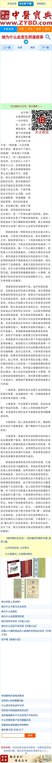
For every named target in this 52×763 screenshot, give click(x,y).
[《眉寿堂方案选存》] (26, 577)
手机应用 (12, 4)
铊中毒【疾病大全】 (11, 639)
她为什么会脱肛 (9, 611)
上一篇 (7, 47)
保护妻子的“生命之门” (12, 730)
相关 (32, 47)
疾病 (38, 29)
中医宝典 (8, 29)
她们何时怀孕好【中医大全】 (16, 621)
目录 (20, 47)
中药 (21, 29)
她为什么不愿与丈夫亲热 (13, 606)
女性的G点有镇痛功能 (12, 700)
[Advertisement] (26, 77)
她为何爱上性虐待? (10, 602)
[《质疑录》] (33, 597)
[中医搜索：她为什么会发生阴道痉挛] (46, 37)
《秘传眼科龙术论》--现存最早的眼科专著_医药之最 (26, 540)
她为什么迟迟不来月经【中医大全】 (19, 626)
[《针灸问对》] (39, 577)
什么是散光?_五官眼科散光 (18, 554)
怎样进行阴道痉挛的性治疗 (15, 710)
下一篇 (45, 47)
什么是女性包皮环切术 (12, 705)
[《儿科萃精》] (13, 577)
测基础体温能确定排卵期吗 (15, 725)
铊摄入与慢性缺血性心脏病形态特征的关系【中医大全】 (26, 633)
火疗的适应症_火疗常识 (17, 548)
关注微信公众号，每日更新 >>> (26, 106)
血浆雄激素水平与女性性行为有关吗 (19, 715)
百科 (47, 29)
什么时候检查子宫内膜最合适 (16, 720)
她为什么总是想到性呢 (12, 616)
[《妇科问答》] (20, 597)
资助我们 (41, 4)
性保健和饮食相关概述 (12, 696)
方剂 (30, 29)
